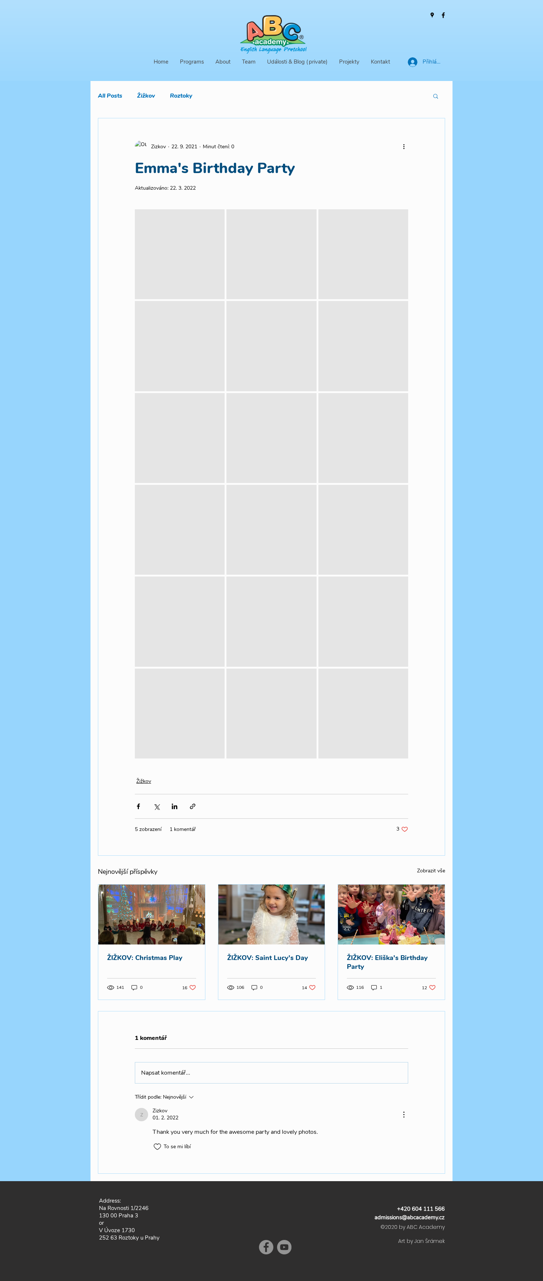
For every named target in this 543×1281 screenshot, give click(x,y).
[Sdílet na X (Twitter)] (156, 806)
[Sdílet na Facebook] (138, 806)
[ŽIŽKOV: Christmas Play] (151, 914)
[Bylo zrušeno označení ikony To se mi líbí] (157, 1146)
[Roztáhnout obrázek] (180, 254)
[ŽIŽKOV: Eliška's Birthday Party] (391, 914)
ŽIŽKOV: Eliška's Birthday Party (387, 962)
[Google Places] (432, 15)
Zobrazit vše (431, 870)
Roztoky (181, 95)
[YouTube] (284, 1247)
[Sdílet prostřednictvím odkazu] (192, 806)
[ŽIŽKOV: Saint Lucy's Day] (271, 914)
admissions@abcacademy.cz (410, 1217)
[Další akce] (403, 146)
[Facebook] (443, 15)
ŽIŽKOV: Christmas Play (144, 957)
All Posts (110, 95)
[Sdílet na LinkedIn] (174, 806)
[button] (435, 96)
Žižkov (146, 95)
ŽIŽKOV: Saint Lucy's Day (267, 957)
